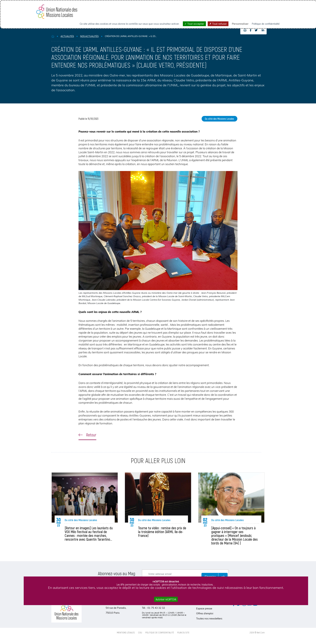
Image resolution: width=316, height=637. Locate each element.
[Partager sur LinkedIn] (263, 30)
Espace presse (204, 608)
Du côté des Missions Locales (219, 118)
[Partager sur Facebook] (250, 30)
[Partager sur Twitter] (256, 30)
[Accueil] (52, 36)
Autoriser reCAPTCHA (166, 599)
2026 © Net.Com (257, 632)
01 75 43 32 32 (156, 607)
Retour (90, 434)
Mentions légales (126, 632)
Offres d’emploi (204, 613)
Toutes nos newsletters (209, 618)
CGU (140, 632)
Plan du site (183, 632)
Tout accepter (195, 23)
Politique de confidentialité (159, 632)
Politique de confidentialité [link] (266, 23)
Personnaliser (240, 23)
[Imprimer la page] (244, 30)
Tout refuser (219, 23)
